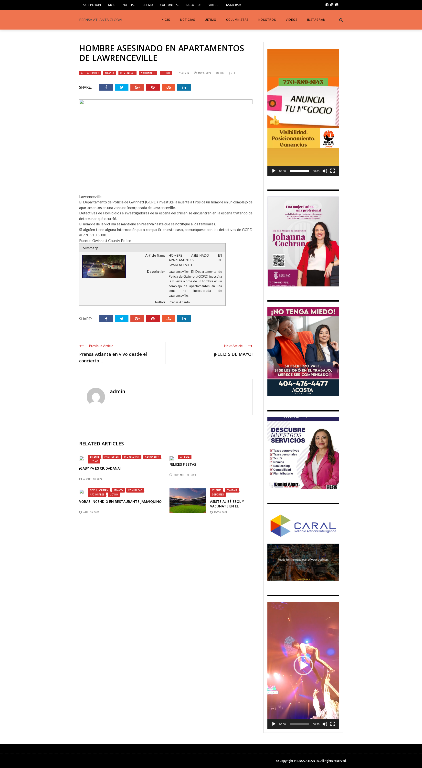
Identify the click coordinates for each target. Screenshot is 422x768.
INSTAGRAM (233, 5)
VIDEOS (213, 5)
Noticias (129, 5)
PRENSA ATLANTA (306, 761)
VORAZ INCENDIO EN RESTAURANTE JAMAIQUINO (120, 501)
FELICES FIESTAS (182, 464)
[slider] (299, 171)
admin (185, 73)
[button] (303, 112)
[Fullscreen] (332, 170)
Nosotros (193, 5)
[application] (303, 112)
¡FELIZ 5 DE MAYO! (233, 354)
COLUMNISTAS (169, 5)
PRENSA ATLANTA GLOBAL (101, 20)
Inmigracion (131, 457)
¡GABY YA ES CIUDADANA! (100, 468)
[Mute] (324, 170)
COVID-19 (232, 490)
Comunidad (127, 73)
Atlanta (109, 73)
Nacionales (148, 73)
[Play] (273, 170)
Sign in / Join (92, 5)
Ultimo (147, 5)
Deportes (218, 494)
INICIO (111, 5)
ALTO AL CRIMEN (90, 73)
